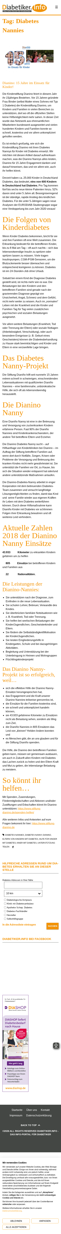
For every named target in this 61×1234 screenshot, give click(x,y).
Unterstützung (46, 843)
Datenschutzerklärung (39, 1115)
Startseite (17, 1110)
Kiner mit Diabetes (27, 843)
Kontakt (45, 1110)
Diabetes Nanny (33, 835)
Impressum (16, 1115)
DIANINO (47, 835)
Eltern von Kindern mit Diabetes (20, 839)
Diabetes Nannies (14, 835)
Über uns (31, 1110)
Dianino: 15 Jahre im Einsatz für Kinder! (25, 85)
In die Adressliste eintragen (19, 924)
